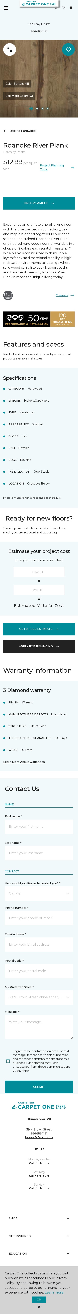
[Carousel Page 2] (37, 109)
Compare (62, 295)
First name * (13, 816)
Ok (39, 1299)
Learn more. (54, 1292)
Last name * (13, 842)
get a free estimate (35, 629)
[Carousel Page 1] (31, 108)
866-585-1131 (39, 31)
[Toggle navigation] (5, 8)
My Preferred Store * (19, 987)
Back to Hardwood (23, 131)
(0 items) (71, 7)
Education (18, 1253)
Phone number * (16, 907)
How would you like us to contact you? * (32, 883)
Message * (12, 1011)
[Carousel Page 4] (48, 109)
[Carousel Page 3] (42, 109)
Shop (13, 1218)
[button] (56, 8)
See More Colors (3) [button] (19, 96)
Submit (39, 1087)
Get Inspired (20, 1236)
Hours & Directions (39, 1137)
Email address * (15, 934)
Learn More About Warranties (24, 762)
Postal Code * (14, 960)
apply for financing (36, 646)
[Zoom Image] (9, 49)
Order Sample (36, 203)
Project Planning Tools (52, 167)
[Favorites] (63, 8)
